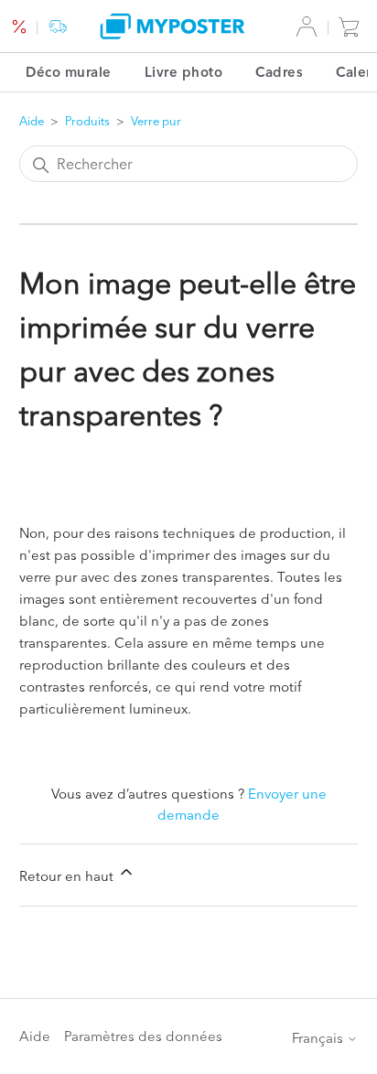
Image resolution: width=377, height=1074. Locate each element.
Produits (87, 120)
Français (319, 1038)
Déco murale (69, 72)
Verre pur (156, 120)
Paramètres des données (143, 1036)
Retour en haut (68, 876)
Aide (31, 120)
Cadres (279, 72)
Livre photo (184, 72)
